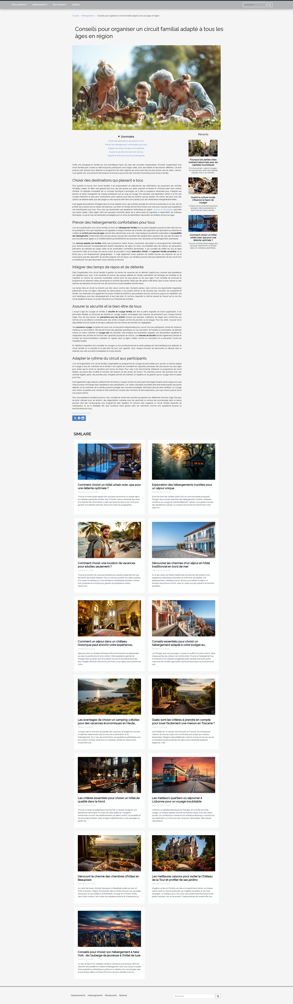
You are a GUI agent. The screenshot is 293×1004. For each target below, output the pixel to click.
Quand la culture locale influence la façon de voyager (203, 200)
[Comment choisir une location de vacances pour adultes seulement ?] (109, 540)
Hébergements (39, 5)
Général (76, 5)
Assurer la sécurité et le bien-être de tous (126, 152)
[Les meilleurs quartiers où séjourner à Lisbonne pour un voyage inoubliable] (183, 775)
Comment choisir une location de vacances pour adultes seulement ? (106, 564)
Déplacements (19, 5)
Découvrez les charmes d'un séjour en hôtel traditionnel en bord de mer (181, 564)
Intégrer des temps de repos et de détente (126, 148)
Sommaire (127, 136)
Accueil (75, 16)
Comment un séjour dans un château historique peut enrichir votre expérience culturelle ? (105, 645)
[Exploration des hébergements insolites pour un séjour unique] (183, 461)
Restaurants (59, 5)
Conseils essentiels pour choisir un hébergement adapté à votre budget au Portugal (178, 645)
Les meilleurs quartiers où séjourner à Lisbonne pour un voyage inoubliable (177, 799)
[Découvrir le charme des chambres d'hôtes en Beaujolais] (109, 853)
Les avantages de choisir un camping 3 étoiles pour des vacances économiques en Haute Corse (108, 723)
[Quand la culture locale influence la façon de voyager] (203, 185)
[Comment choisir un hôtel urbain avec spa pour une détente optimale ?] (203, 223)
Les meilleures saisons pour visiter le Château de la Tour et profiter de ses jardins (182, 878)
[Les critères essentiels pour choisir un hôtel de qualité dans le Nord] (109, 775)
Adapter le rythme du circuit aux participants (126, 156)
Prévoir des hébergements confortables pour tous (126, 145)
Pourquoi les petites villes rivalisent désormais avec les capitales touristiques (203, 162)
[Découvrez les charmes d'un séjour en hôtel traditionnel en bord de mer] (183, 540)
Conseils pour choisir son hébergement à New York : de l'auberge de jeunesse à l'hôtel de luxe (109, 953)
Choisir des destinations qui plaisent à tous (126, 141)
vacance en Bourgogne (163, 209)
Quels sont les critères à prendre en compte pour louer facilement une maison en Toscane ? (183, 721)
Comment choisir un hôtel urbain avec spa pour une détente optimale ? (203, 237)
